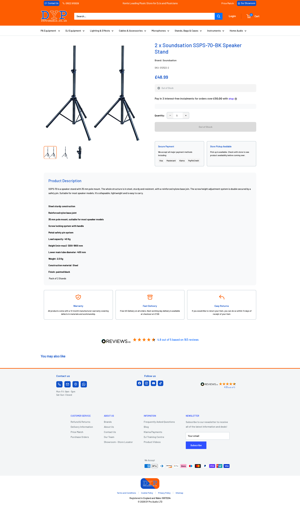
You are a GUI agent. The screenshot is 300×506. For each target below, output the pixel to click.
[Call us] (59, 384)
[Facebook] (139, 383)
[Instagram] (146, 383)
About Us (109, 426)
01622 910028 (72, 3)
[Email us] (67, 384)
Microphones (159, 30)
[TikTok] (160, 383)
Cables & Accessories (131, 30)
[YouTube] (153, 383)
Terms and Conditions (126, 493)
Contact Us (53, 3)
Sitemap (179, 493)
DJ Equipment (73, 30)
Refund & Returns (80, 421)
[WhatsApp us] (84, 384)
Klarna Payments (153, 431)
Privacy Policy (164, 493)
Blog (146, 426)
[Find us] (75, 384)
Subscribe (196, 445)
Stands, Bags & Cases (186, 30)
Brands (108, 421)
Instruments (214, 30)
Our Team (109, 436)
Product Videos (152, 441)
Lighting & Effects (100, 30)
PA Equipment (49, 30)
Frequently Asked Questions (159, 421)
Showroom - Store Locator (118, 441)
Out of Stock (205, 126)
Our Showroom (248, 3)
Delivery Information (82, 426)
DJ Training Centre (154, 436)
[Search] (218, 16)
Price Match (227, 3)
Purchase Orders (80, 436)
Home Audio (236, 30)
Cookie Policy (147, 493)
